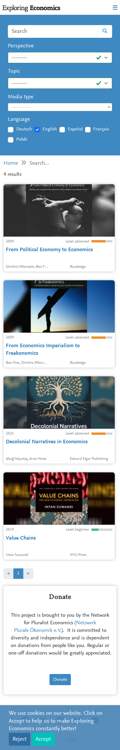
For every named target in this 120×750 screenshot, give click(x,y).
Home (10, 163)
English (50, 129)
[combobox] (60, 107)
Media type (20, 97)
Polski (21, 139)
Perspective (21, 46)
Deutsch (24, 129)
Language (19, 119)
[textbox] (60, 107)
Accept (43, 739)
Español (75, 129)
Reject (20, 739)
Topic (14, 71)
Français (101, 129)
